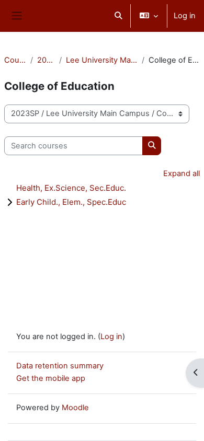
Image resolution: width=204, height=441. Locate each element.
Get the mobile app (50, 378)
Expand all (181, 173)
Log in (185, 15)
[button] (118, 16)
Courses (15, 60)
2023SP (46, 60)
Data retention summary (60, 365)
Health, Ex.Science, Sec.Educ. (71, 188)
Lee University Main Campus (102, 60)
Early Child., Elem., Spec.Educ (71, 202)
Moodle (75, 407)
